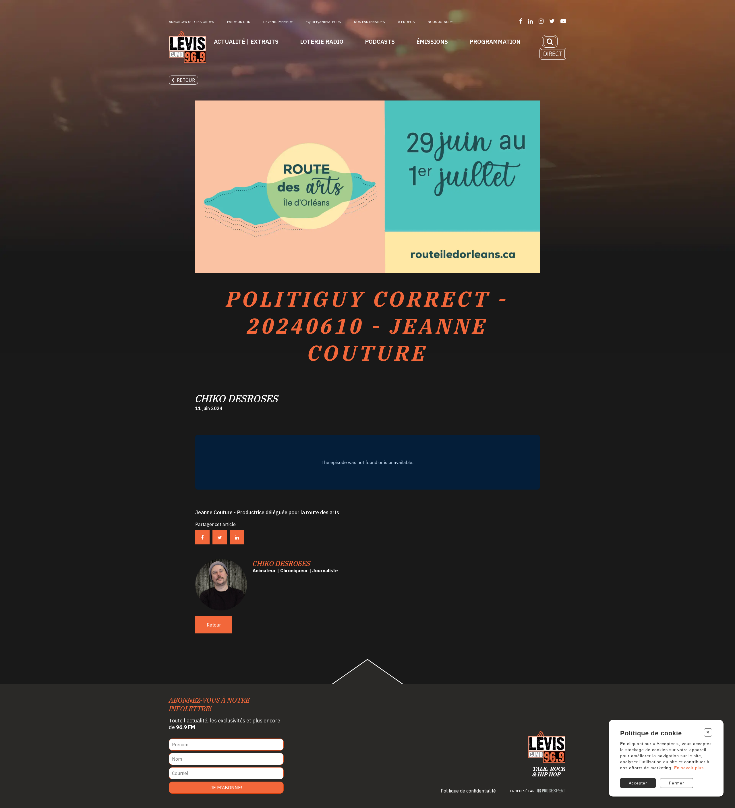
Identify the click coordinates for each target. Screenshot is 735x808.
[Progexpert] (551, 791)
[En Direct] (552, 54)
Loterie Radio (321, 41)
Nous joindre (440, 22)
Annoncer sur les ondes (191, 22)
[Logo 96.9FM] (187, 47)
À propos (406, 22)
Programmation (495, 41)
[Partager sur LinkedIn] (237, 537)
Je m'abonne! (226, 787)
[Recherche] (549, 41)
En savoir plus (689, 768)
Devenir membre (278, 22)
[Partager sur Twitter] (219, 537)
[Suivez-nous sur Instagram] (541, 21)
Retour (186, 80)
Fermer (676, 783)
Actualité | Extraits (246, 41)
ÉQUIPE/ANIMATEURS (323, 22)
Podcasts (380, 41)
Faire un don (238, 22)
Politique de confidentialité (468, 791)
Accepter (638, 783)
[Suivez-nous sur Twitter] (552, 21)
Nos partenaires (369, 22)
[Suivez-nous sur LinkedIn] (530, 21)
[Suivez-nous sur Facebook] (520, 21)
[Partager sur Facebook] (202, 537)
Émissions (432, 41)
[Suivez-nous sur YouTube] (563, 21)
